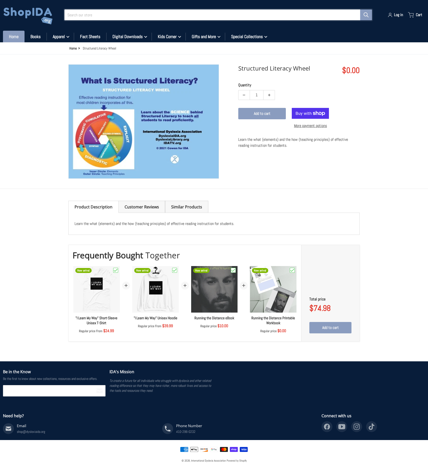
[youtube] (341, 426)
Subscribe (100, 390)
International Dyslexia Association (208, 460)
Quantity (244, 85)
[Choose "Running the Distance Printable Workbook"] (292, 270)
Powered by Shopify (237, 460)
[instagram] (356, 426)
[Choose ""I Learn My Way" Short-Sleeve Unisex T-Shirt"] (115, 270)
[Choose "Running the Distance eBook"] (233, 270)
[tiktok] (371, 426)
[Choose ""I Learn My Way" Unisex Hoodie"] (174, 270)
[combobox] (216, 14)
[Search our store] (366, 14)
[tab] (93, 207)
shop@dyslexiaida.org (31, 431)
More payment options (310, 125)
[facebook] (326, 426)
